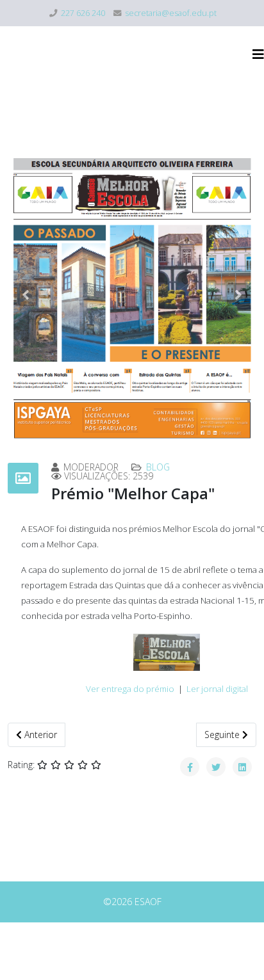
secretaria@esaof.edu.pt (171, 13)
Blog (158, 467)
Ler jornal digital (217, 689)
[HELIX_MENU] (258, 54)
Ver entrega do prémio (130, 689)
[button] (25, 294)
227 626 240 (83, 13)
